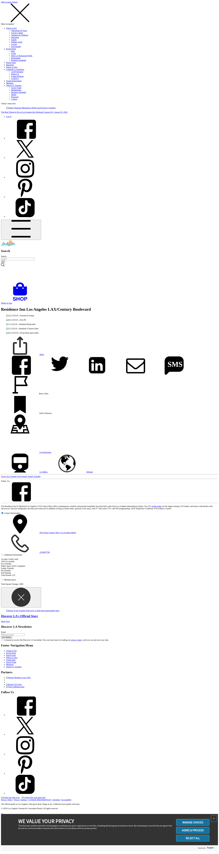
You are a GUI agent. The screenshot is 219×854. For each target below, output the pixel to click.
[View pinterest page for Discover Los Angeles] (25, 197)
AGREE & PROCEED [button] (193, 830)
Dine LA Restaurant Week (21, 56)
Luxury (14, 44)
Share (41, 354)
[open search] (109, 272)
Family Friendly (34, 476)
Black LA (15, 74)
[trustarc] (210, 848)
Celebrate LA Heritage (15, 69)
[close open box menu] (20, 22)
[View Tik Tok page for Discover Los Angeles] (25, 216)
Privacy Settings (20, 800)
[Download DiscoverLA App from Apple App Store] (10, 797)
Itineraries (10, 65)
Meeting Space (10, 580)
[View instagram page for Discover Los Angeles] (25, 177)
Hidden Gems (16, 42)
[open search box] (109, 272)
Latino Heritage (17, 76)
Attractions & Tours (19, 30)
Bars (13, 51)
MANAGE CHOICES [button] (192, 822)
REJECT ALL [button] (193, 838)
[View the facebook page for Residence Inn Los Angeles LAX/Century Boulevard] (20, 501)
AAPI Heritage (17, 72)
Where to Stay (11, 67)
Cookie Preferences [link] (39, 800)
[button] (213, 818)
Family (14, 40)
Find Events (11, 63)
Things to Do (11, 28)
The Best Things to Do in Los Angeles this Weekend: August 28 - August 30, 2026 (34, 112)
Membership (16, 90)
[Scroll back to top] (2, 813)
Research (15, 97)
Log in (8, 116)
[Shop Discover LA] (21, 301)
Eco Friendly (12, 476)
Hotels (4, 476)
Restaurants (15, 58)
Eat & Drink (11, 49)
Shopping (15, 37)
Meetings (9, 83)
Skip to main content (9, 2)
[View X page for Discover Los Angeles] (25, 158)
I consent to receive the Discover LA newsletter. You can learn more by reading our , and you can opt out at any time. (56, 640)
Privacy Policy (7, 800)
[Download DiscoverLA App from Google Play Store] (33, 797)
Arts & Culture (17, 33)
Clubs (13, 53)
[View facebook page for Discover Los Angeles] (25, 138)
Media (13, 95)
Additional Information (13, 555)
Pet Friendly (23, 476)
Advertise (56, 800)
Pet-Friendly (16, 47)
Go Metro (43, 472)
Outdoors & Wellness (19, 35)
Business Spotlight (18, 60)
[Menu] (21, 230)
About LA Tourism (13, 85)
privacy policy (76, 640)
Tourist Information (14, 81)
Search (3, 256)
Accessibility (66, 800)
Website (89, 472)
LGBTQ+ (15, 79)
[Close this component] (21, 597)
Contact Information (12, 513)
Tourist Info (10, 660)
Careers (14, 99)
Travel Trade (16, 88)
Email (3, 632)
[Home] (8, 245)
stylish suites (156, 506)
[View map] (20, 433)
